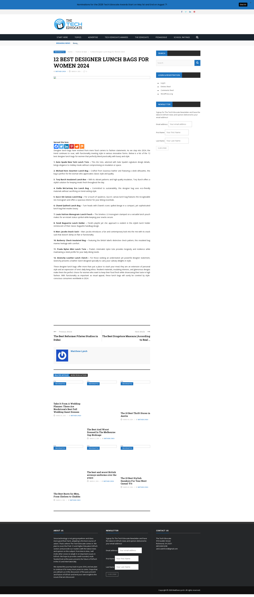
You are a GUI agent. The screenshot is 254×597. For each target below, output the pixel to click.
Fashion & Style (60, 52)
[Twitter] (61, 146)
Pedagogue (161, 37)
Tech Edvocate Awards (116, 37)
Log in (163, 83)
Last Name (160, 141)
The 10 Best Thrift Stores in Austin (135, 414)
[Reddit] (76, 146)
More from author (79, 375)
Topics (78, 37)
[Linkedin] (66, 146)
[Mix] (82, 146)
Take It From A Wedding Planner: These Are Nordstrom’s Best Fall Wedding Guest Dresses (67, 407)
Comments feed (167, 90)
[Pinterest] (71, 146)
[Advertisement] (102, 301)
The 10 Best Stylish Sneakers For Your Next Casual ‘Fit (134, 481)
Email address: (162, 124)
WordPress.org (167, 94)
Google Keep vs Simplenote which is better (92, 43)
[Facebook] (56, 146)
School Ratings (182, 37)
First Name (160, 132)
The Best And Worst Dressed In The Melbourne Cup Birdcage (101, 432)
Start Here (62, 37)
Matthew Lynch (61, 71)
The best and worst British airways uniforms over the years (101, 475)
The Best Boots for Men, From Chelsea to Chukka (67, 495)
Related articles (62, 375)
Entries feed (166, 86)
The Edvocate (142, 37)
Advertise (93, 37)
